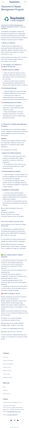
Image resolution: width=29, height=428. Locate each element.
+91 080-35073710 (12, 414)
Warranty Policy (7, 370)
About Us (5, 357)
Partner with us (7, 367)
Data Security (6, 393)
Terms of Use (6, 374)
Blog (4, 386)
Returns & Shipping (8, 364)
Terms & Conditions (8, 360)
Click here (22, 241)
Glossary (5, 390)
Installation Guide (7, 377)
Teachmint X (16, 427)
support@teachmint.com (14, 411)
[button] (3, 2)
